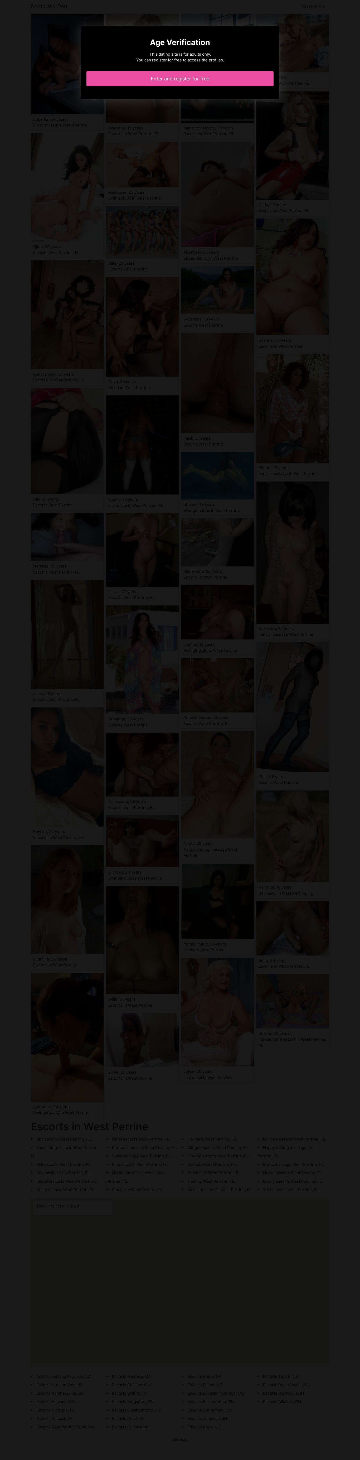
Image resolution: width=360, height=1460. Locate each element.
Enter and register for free (180, 78)
